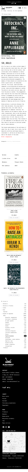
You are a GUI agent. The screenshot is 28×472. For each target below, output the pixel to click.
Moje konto (5, 396)
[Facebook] (3, 427)
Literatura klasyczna (10, 330)
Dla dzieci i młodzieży (11, 319)
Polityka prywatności (9, 403)
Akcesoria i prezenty (8, 305)
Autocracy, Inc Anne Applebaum (14, 10)
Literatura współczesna (10, 332)
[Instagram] (6, 427)
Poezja (6, 334)
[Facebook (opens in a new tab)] (12, 3)
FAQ (3, 420)
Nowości (4, 414)
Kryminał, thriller (10, 327)
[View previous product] (2, 14)
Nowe (4, 315)
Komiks (6, 325)
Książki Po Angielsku (8, 313)
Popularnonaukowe (16, 141)
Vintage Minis (8, 346)
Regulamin (5, 405)
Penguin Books (19, 162)
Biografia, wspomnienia (11, 317)
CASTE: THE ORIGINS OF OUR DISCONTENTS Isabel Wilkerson (14, 289)
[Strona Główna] (1, 10)
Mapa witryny (6, 423)
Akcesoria (5, 303)
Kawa (4, 309)
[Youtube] (9, 427)
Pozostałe (20, 253)
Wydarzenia (5, 416)
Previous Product (7, 14)
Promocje (5, 347)
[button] (25, 18)
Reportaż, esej (18, 209)
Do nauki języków (9, 320)
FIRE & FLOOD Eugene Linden (14, 211)
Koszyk (4, 398)
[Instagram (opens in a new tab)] (14, 3)
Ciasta (4, 307)
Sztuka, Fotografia (10, 344)
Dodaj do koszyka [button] (14, 217)
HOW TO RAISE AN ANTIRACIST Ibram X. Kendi (14, 256)
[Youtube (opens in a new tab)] (15, 3)
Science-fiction (9, 342)
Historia (9, 141)
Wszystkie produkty (8, 418)
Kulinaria (7, 329)
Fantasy (7, 322)
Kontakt (4, 400)
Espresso (5, 311)
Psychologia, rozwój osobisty (12, 339)
